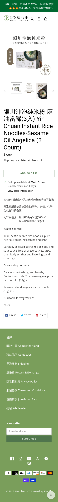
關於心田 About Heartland (22, 346)
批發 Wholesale (16, 408)
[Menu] (52, 18)
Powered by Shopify (41, 491)
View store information (20, 190)
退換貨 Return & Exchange (22, 372)
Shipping (9, 160)
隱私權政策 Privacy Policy (22, 381)
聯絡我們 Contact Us (19, 354)
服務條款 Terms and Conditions (25, 390)
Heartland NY (22, 491)
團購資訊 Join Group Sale (21, 399)
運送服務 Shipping (17, 363)
